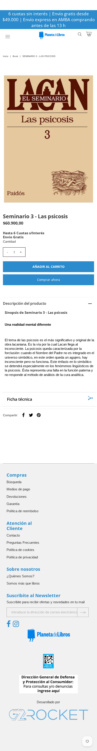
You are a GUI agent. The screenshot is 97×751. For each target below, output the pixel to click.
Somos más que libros (23, 583)
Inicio (5, 56)
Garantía (13, 504)
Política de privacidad (22, 557)
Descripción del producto (24, 303)
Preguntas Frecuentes (23, 542)
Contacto (13, 535)
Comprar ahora (48, 280)
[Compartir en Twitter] (31, 415)
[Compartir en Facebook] (23, 415)
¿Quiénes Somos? (20, 576)
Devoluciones (17, 496)
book (15, 56)
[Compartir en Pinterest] (38, 415)
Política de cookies (20, 550)
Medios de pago (18, 489)
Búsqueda (14, 482)
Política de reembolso (22, 511)
